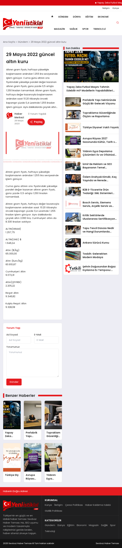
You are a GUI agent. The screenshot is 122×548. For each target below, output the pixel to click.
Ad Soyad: (12, 334)
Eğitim (89, 16)
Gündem (63, 16)
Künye (116, 8)
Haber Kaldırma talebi (98, 505)
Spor (85, 29)
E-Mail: (37, 334)
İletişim (106, 8)
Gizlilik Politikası (53, 510)
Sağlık (74, 29)
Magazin (59, 29)
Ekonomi (103, 16)
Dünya (77, 16)
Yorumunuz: (13, 346)
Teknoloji (99, 29)
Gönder (14, 382)
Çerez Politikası (74, 505)
